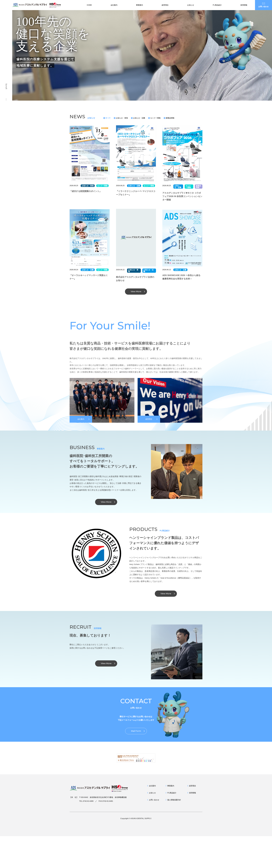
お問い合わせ (263, 6)
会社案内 (114, 5)
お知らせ (190, 5)
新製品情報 (170, 118)
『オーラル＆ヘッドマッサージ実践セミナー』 (89, 277)
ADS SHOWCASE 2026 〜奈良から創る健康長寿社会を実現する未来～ (181, 277)
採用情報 (243, 5)
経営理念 (165, 5)
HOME (89, 5)
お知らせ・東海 (122, 118)
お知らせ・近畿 (139, 118)
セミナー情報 (155, 118)
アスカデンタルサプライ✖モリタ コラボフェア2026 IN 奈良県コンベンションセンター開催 (182, 196)
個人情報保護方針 (174, 800)
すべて (108, 118)
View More (136, 291)
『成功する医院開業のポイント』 (85, 191)
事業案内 (139, 5)
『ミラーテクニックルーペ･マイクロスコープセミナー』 (135, 193)
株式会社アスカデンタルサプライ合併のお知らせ (135, 279)
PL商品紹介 (217, 5)
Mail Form (136, 731)
